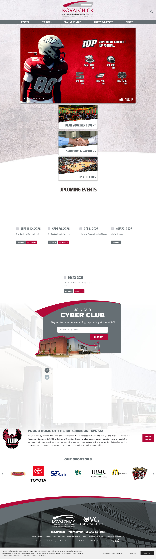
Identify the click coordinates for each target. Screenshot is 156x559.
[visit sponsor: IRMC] (65, 474)
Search (151, 12)
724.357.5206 (58, 532)
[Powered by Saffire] (117, 540)
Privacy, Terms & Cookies (115, 536)
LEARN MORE (148, 438)
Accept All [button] (147, 553)
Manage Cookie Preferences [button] (112, 553)
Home (34, 536)
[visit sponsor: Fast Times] (106, 474)
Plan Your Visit (72, 22)
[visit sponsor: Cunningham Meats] (126, 474)
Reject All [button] (133, 553)
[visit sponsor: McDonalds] (86, 474)
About (129, 22)
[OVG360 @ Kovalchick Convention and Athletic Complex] (78, 9)
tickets (33, 242)
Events (25, 22)
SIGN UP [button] (98, 337)
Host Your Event (103, 22)
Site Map (100, 536)
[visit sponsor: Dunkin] (146, 474)
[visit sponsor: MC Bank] (45, 474)
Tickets (46, 22)
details (21, 242)
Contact (92, 536)
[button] (28, 98)
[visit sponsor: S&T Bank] (25, 474)
